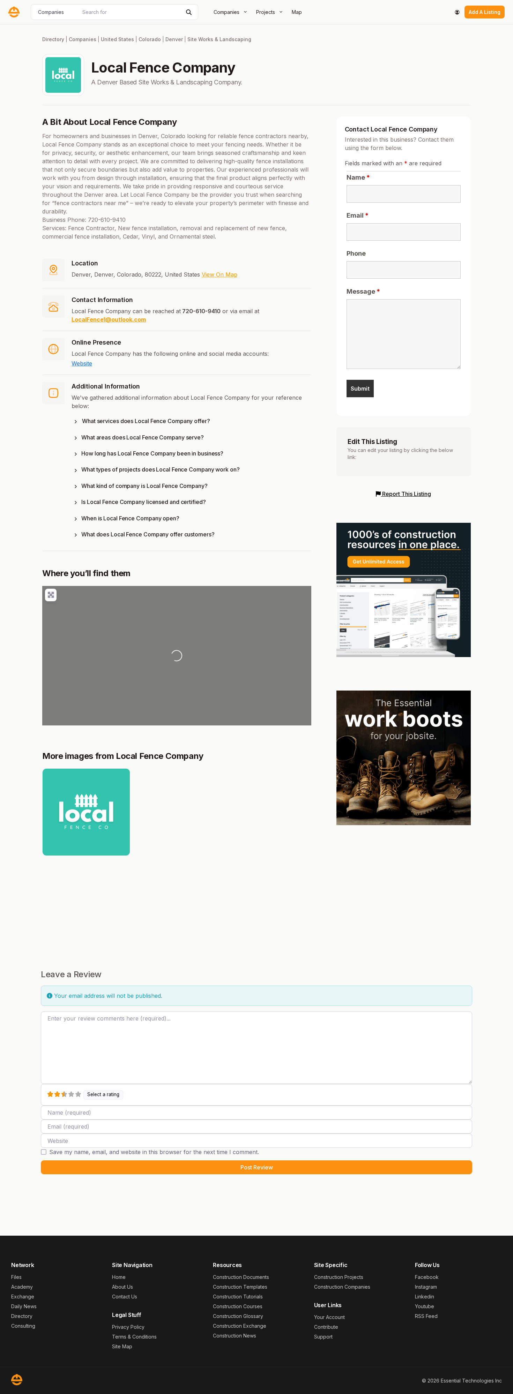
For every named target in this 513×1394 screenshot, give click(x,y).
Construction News (234, 1336)
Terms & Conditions (134, 1337)
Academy (22, 1287)
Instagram (426, 1287)
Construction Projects (338, 1277)
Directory (53, 39)
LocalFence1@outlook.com (109, 319)
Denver (174, 39)
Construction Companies (342, 1287)
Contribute (326, 1327)
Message (363, 291)
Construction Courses (237, 1306)
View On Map (219, 274)
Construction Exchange (239, 1326)
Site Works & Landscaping (219, 39)
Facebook (427, 1277)
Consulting (23, 1326)
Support (323, 1337)
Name (358, 177)
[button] (191, 422)
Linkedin (424, 1296)
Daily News (24, 1306)
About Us (122, 1287)
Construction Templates (240, 1287)
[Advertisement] (403, 885)
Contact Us (124, 1296)
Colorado (150, 39)
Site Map (122, 1346)
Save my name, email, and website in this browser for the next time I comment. (154, 1151)
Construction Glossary (238, 1316)
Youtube (424, 1306)
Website (82, 363)
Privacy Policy (128, 1327)
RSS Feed (426, 1316)
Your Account (329, 1317)
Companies (226, 12)
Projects (265, 12)
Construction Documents (241, 1277)
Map (297, 12)
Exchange (22, 1296)
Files (16, 1277)
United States (117, 39)
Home (119, 1277)
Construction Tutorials (238, 1296)
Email (358, 215)
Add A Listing (484, 12)
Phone (356, 253)
